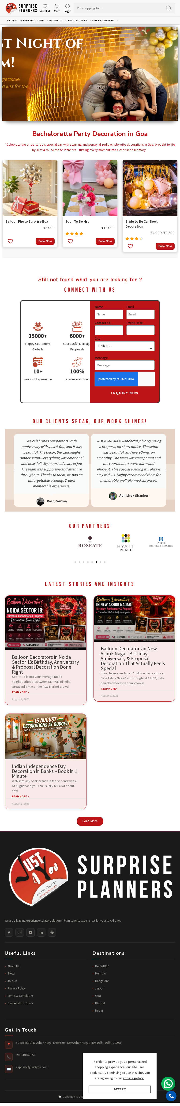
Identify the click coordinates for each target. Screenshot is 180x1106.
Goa (98, 996)
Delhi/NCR (102, 966)
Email (130, 307)
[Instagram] (19, 932)
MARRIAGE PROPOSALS (103, 20)
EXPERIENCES (55, 20)
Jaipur (99, 988)
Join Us (12, 981)
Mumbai (100, 973)
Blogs (11, 973)
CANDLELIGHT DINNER (77, 20)
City (98, 339)
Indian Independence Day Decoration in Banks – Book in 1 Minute (44, 771)
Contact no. (103, 323)
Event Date (134, 323)
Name (99, 307)
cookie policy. (133, 1078)
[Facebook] (9, 932)
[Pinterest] (52, 932)
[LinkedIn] (41, 932)
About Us (13, 966)
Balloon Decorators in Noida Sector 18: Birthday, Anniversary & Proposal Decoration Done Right (45, 664)
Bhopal (100, 1003)
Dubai (99, 1011)
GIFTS (41, 20)
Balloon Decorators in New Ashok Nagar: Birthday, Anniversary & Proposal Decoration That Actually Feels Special (133, 659)
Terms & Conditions (20, 996)
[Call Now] (171, 1096)
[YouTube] (30, 932)
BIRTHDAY (12, 20)
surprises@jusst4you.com (31, 1067)
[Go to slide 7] (100, 562)
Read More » (20, 692)
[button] (14, 470)
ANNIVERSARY (27, 20)
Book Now (45, 241)
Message (101, 358)
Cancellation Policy (20, 1003)
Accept (120, 1089)
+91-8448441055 (25, 1055)
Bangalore (102, 981)
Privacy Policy (17, 988)
